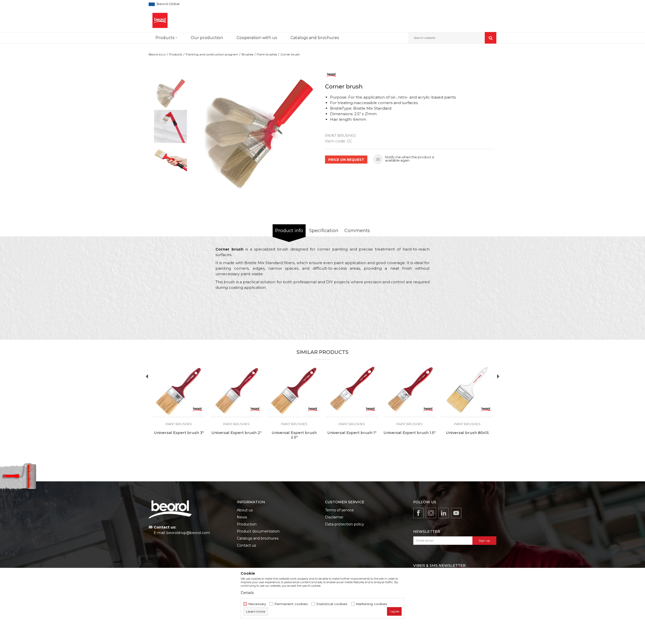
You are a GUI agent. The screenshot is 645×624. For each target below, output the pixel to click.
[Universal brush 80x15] (467, 391)
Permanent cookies (291, 604)
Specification (323, 230)
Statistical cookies (331, 604)
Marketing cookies (371, 604)
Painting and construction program (212, 54)
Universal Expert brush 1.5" (409, 432)
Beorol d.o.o (157, 54)
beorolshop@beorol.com (188, 533)
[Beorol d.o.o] (160, 20)
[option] (170, 93)
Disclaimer (334, 517)
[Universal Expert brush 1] (352, 391)
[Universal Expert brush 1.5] (409, 391)
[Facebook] (418, 513)
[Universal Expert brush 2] (236, 391)
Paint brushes (267, 54)
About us (245, 510)
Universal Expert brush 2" (236, 432)
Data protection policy (344, 524)
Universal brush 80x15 (467, 432)
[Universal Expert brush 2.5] (294, 391)
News (242, 517)
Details (247, 592)
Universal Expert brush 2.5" (294, 435)
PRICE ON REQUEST (346, 160)
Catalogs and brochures (257, 538)
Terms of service (339, 510)
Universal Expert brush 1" (351, 432)
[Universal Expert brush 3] (179, 391)
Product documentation (258, 531)
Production (246, 524)
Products (175, 54)
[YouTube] (456, 513)
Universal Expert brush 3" (179, 432)
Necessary (257, 604)
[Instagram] (431, 513)
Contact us (246, 545)
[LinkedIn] (443, 513)
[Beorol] (331, 74)
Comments (357, 230)
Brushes (247, 54)
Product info (289, 230)
